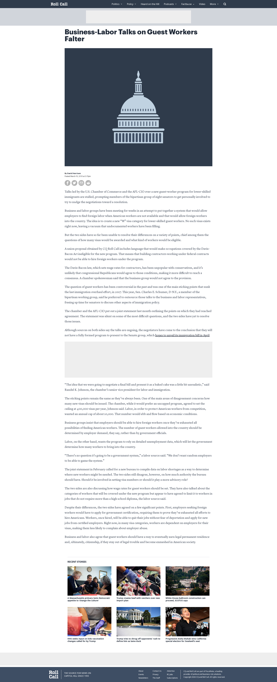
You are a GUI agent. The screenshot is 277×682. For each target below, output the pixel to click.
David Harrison (74, 173)
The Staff (156, 678)
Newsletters (143, 678)
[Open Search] (224, 4)
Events (141, 674)
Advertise (171, 671)
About (140, 671)
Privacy (155, 674)
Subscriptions (172, 678)
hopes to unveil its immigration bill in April (182, 335)
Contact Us (157, 671)
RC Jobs (170, 674)
